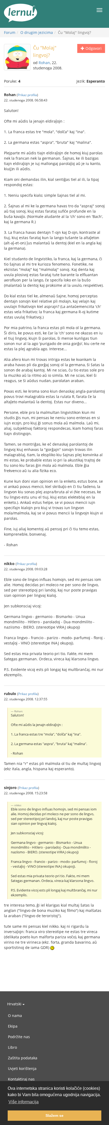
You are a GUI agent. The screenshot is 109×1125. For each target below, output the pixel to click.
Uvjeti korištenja (22, 1068)
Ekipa (12, 1026)
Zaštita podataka (22, 1057)
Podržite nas (19, 1036)
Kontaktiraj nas (21, 1079)
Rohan (44, 62)
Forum (9, 32)
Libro (12, 1047)
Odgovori (93, 48)
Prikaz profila (27, 95)
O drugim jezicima (36, 32)
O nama (15, 1015)
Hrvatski (14, 1003)
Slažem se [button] (54, 1115)
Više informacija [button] (23, 1102)
